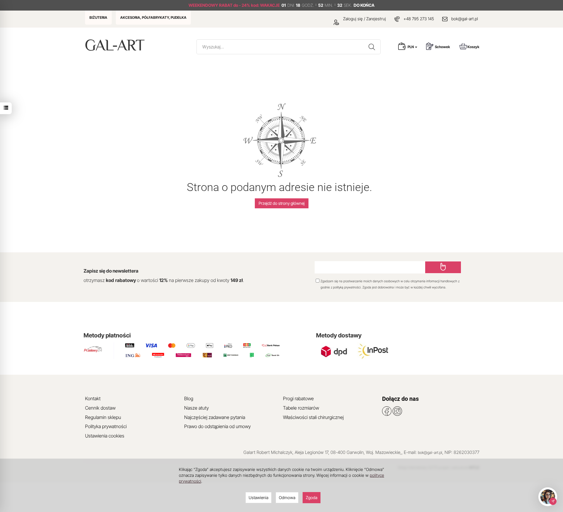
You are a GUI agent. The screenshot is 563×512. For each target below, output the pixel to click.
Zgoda (311, 497)
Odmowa (287, 497)
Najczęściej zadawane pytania (214, 417)
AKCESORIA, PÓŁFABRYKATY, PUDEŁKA (153, 17)
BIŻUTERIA (98, 17)
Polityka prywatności (106, 426)
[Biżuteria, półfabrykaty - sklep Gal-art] (116, 45)
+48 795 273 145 (418, 18)
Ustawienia (258, 497)
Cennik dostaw (100, 408)
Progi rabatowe (298, 398)
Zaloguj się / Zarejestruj (364, 18)
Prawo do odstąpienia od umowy (217, 426)
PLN (411, 47)
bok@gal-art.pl (464, 18)
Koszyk (473, 47)
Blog (188, 398)
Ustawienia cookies (104, 436)
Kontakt (93, 398)
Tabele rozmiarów (301, 408)
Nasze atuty (196, 408)
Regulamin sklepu (103, 417)
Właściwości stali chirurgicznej (313, 417)
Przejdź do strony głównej (282, 203)
